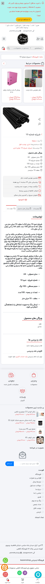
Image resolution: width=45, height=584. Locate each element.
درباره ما (38, 489)
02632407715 (14, 31)
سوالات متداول (35, 485)
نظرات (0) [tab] (10, 209)
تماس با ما (37, 493)
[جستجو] (8, 48)
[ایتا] (4, 567)
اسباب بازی (10, 25)
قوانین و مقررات (35, 478)
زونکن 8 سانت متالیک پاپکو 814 (11, 91)
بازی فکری (18, 25)
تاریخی (38, 512)
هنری (37, 25)
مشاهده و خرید (22, 19)
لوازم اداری (16, 148)
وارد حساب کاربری (21, 356)
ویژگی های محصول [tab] (23, 209)
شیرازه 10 (24, 148)
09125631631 (27, 31)
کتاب (32, 25)
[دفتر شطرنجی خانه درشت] (33, 78)
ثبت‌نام (9, 463)
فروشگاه (35, 57)
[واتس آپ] (4, 560)
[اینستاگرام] (4, 574)
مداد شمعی (37, 504)
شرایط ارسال (37, 482)
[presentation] (4, 63)
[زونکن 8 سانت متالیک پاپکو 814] (11, 78)
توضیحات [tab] (36, 209)
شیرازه (30, 148)
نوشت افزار (26, 25)
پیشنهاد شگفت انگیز (22, 28)
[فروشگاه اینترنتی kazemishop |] (22, 39)
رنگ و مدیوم (36, 500)
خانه (41, 57)
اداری (28, 144)
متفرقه (34, 141)
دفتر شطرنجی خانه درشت (33, 90)
